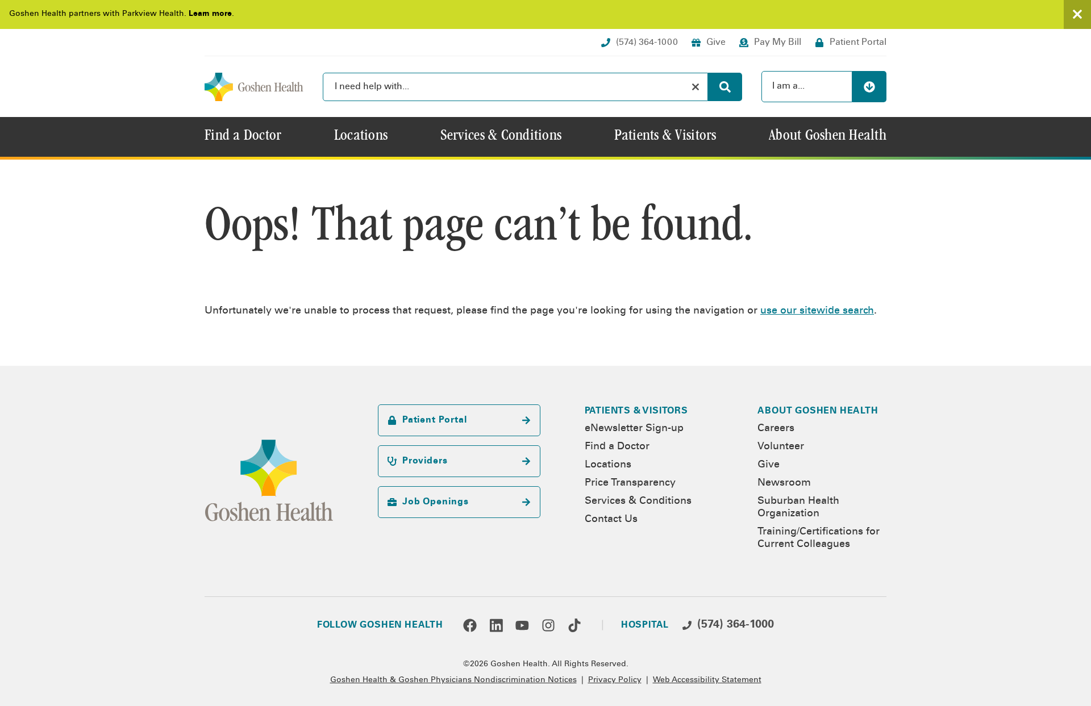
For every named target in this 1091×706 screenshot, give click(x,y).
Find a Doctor (617, 447)
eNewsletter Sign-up (634, 429)
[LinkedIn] (496, 625)
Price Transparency (630, 483)
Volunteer (780, 447)
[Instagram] (548, 625)
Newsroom (784, 483)
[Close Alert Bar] (1077, 14)
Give (768, 465)
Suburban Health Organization (798, 507)
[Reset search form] (695, 86)
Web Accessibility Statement (707, 680)
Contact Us (611, 520)
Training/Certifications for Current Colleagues (818, 538)
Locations (608, 465)
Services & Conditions (638, 501)
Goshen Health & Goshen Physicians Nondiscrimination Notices (453, 680)
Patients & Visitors (636, 411)
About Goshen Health (817, 411)
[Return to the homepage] (254, 87)
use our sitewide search (817, 311)
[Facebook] (470, 625)
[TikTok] (574, 625)
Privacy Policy (615, 680)
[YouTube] (522, 625)
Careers (775, 429)
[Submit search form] (725, 87)
